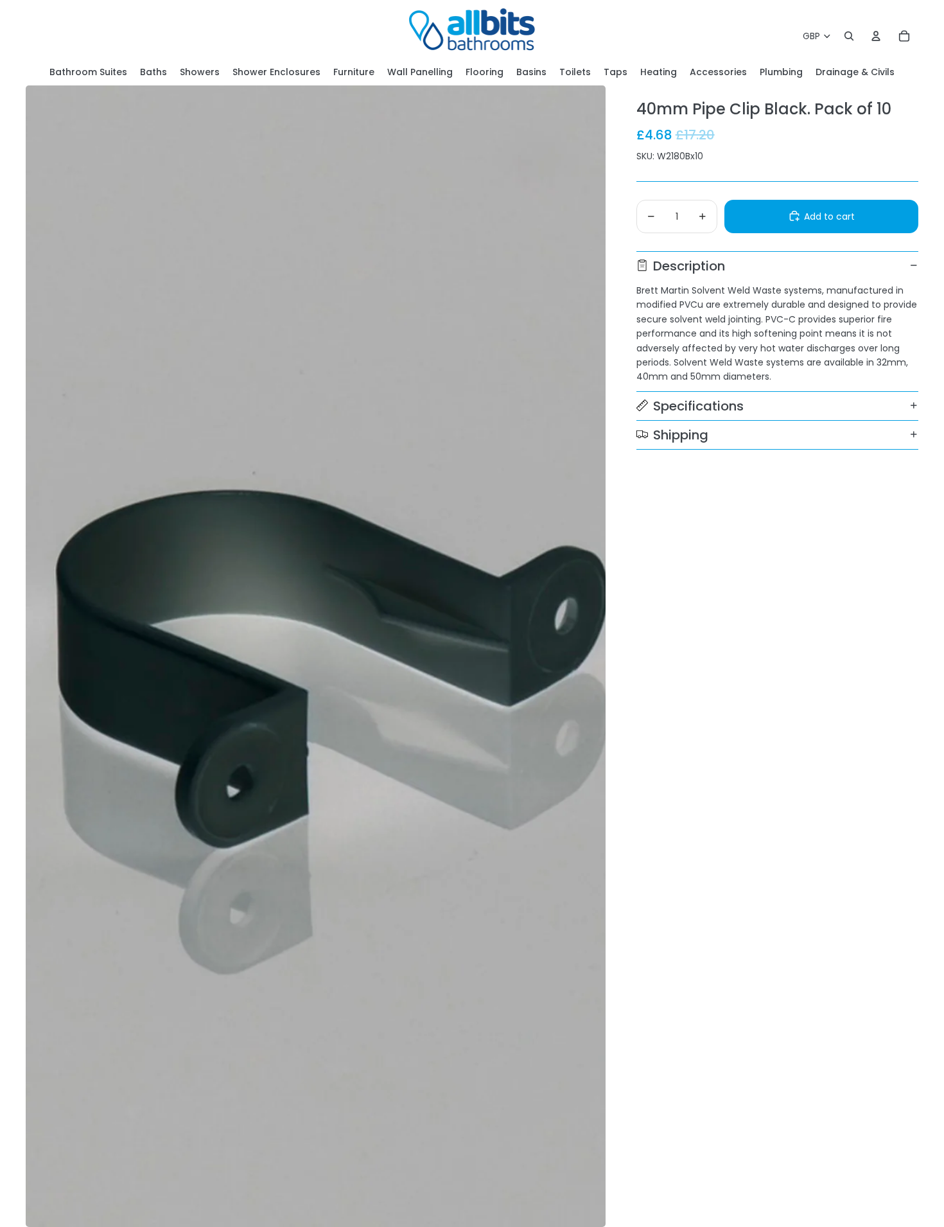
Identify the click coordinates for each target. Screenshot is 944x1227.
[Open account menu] (876, 36)
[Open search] (849, 36)
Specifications (698, 405)
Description (689, 265)
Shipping (680, 434)
